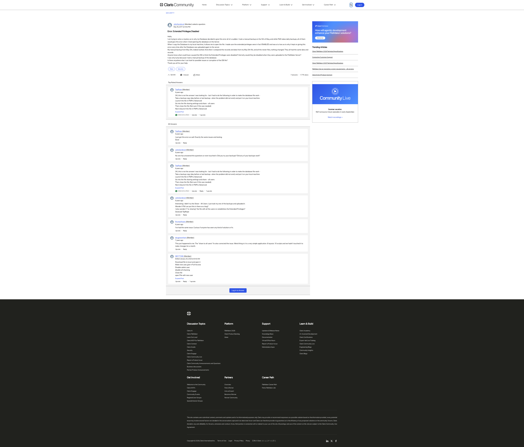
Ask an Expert (229, 391)
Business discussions (194, 367)
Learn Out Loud (192, 337)
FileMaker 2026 (229, 331)
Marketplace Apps (268, 347)
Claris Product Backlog (232, 334)
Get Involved (307, 5)
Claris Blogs (303, 354)
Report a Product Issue (194, 360)
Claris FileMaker (192, 334)
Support (264, 5)
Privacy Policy (239, 441)
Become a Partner (230, 394)
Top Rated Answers (175, 82)
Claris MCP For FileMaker (195, 340)
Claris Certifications (306, 337)
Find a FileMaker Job (269, 388)
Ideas (226, 337)
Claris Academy (305, 331)
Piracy (248, 441)
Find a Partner (229, 388)
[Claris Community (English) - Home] (177, 5)
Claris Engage (191, 354)
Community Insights (306, 350)
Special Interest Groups (195, 401)
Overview (227, 384)
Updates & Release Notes (270, 331)
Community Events (193, 394)
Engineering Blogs (306, 347)
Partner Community (231, 398)
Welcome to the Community (196, 384)
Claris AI (190, 331)
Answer (186, 75)
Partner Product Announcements (198, 370)
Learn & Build (284, 5)
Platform (245, 5)
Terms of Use (221, 441)
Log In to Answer (238, 290)
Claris (189, 313)
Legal (230, 441)
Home (204, 5)
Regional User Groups (194, 398)
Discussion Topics (223, 5)
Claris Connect (192, 344)
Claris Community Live (194, 357)
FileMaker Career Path (269, 384)
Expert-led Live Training (307, 340)
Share (198, 75)
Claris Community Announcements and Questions (204, 363)
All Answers (172, 124)
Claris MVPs (191, 388)
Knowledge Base (267, 334)
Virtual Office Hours (268, 340)
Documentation (267, 337)
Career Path (328, 5)
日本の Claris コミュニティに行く (264, 441)
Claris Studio (191, 347)
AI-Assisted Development (308, 334)
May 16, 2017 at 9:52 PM (182, 27)
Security (190, 350)
